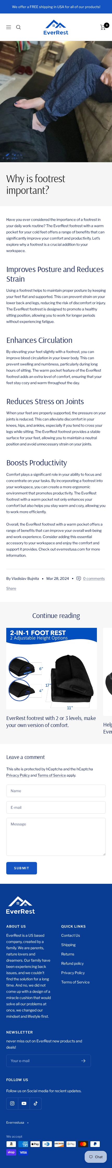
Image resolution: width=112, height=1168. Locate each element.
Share (11, 588)
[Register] (83, 1061)
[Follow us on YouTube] (24, 1103)
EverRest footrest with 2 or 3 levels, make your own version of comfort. (51, 721)
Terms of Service (52, 775)
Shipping (68, 944)
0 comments (94, 578)
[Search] (18, 27)
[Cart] (103, 27)
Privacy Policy (18, 775)
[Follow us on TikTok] (35, 1103)
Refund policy (72, 963)
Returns (67, 954)
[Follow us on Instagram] (12, 1103)
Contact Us (70, 935)
